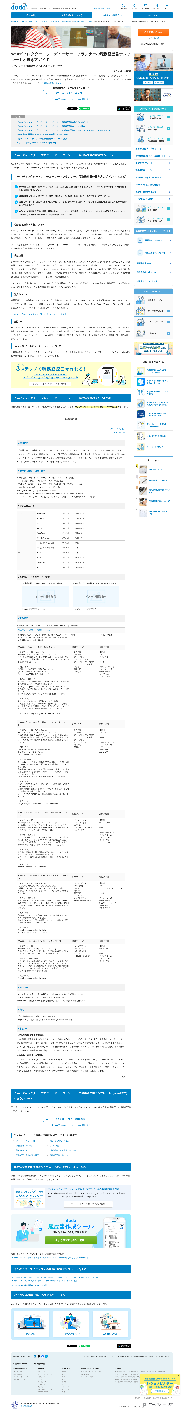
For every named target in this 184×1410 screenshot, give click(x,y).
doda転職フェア (86, 1374)
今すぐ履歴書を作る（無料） (71, 1240)
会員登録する (153, 32)
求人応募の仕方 (134, 1374)
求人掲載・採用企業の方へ (162, 1398)
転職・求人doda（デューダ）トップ (25, 22)
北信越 (64, 1382)
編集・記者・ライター (89, 1278)
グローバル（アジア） (45, 1389)
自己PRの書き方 (122, 1374)
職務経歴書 (66, 22)
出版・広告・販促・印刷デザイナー (28, 1281)
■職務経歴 (23, 618)
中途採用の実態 (136, 1379)
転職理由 (118, 1379)
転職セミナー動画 (87, 1377)
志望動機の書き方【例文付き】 (149, 177)
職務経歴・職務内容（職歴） (28, 1155)
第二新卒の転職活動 (128, 1377)
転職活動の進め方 (121, 1371)
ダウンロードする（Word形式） (71, 93)
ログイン (167, 8)
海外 (63, 1392)
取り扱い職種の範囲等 (122, 1356)
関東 (63, 1377)
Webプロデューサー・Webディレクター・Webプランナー (53, 1278)
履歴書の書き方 (134, 1371)
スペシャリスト (43, 1384)
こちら (157, 38)
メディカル (41, 1377)
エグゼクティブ (43, 1387)
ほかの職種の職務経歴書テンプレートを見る (31, 1285)
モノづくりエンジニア (45, 1374)
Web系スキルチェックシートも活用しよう (72, 99)
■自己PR (22, 1028)
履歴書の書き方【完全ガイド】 (149, 148)
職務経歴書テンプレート (146, 170)
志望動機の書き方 (162, 1371)
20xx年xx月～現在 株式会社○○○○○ (34, 630)
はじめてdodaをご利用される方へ (152, 44)
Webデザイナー (20, 1278)
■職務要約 (23, 443)
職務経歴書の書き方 (52, 83)
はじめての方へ (18, 1371)
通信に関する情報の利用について (102, 1356)
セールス (41, 1379)
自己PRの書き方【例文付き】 (148, 185)
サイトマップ (160, 1356)
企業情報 (135, 1382)
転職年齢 (126, 1379)
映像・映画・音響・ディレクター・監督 (62, 1281)
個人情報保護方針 (26, 1406)
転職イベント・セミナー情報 (91, 1371)
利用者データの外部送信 (139, 1356)
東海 (63, 1379)
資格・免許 (55, 1146)
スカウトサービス (19, 1379)
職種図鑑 (127, 1382)
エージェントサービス (20, 1377)
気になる (135, 8)
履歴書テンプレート (144, 163)
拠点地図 (147, 1398)
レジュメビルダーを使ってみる (50, 384)
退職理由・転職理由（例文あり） (64, 1150)
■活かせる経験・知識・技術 (31, 471)
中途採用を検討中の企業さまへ (104, 9)
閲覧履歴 (124, 8)
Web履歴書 (145, 8)
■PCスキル (23, 987)
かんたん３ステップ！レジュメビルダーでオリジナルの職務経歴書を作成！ (84, 1189)
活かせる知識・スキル (59, 1141)
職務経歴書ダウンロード (83, 22)
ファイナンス (42, 1382)
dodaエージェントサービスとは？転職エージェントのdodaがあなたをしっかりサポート (51, 1258)
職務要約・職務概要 (24, 1146)
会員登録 (156, 8)
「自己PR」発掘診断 (144, 199)
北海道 (64, 1371)
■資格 (21, 1009)
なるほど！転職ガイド (51, 22)
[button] (124, 108)
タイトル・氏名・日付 (25, 1141)
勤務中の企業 (21, 1150)
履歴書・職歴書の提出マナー (148, 192)
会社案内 (137, 1398)
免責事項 (152, 1356)
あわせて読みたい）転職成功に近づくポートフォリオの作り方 (40, 314)
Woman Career (43, 1392)
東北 (63, 1374)
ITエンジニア (42, 1371)
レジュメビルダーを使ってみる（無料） (88, 1204)
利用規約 (87, 1356)
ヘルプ (168, 1356)
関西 (63, 1384)
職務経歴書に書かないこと (61, 1155)
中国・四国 (65, 1387)
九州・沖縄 (65, 1389)
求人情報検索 (17, 1374)
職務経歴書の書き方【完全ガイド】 (151, 156)
